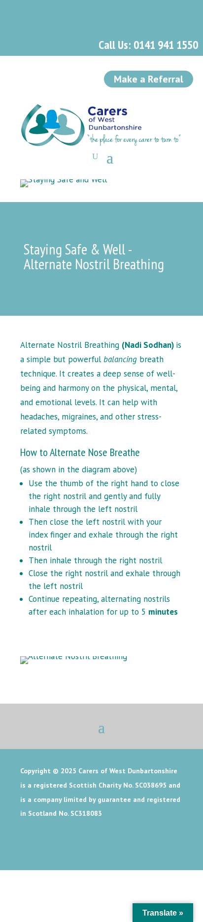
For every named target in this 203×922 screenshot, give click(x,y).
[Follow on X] (30, 9)
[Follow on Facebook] (9, 9)
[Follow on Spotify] (95, 9)
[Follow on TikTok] (117, 9)
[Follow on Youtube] (74, 9)
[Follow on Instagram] (52, 9)
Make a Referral (148, 79)
